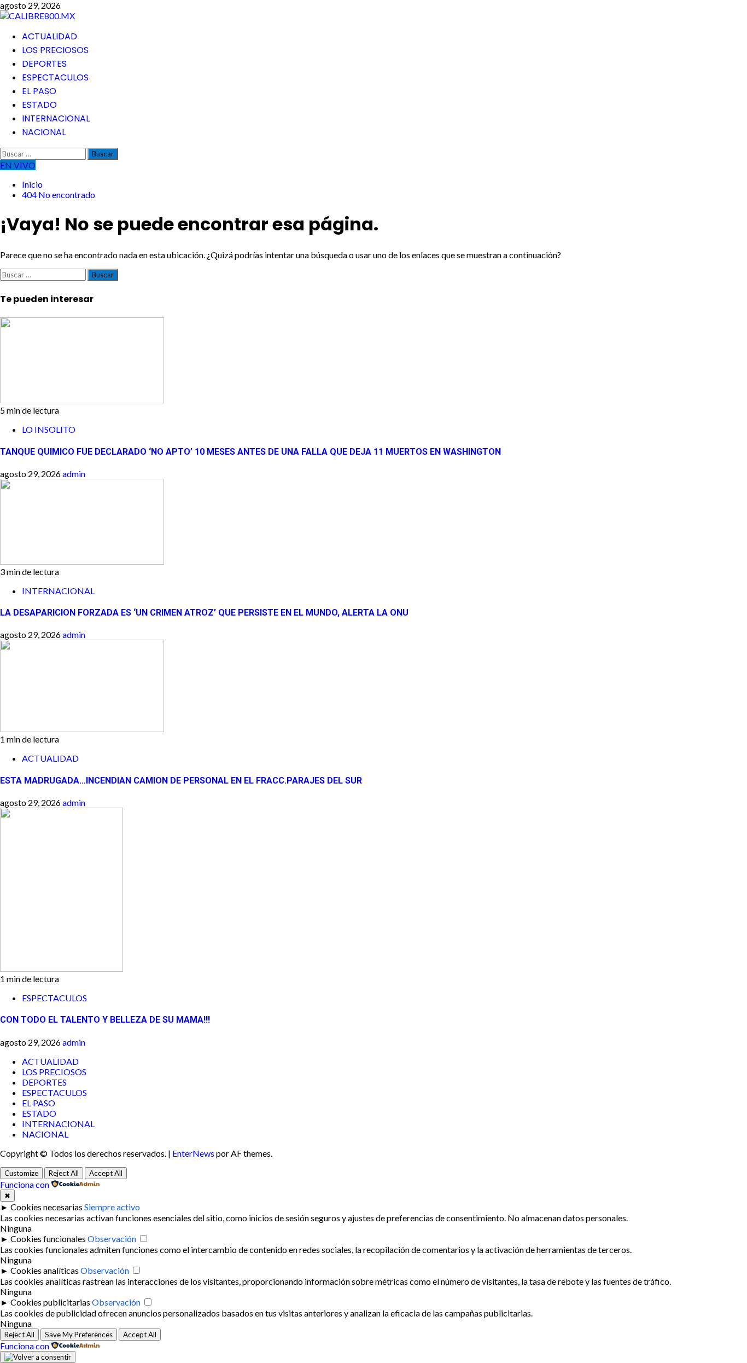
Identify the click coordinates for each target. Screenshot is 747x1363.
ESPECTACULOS (55, 77)
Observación (111, 1238)
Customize (21, 1173)
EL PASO (39, 91)
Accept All (105, 1173)
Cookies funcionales (48, 1238)
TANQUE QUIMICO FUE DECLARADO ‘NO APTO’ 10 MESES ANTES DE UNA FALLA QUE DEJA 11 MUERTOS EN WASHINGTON (250, 451)
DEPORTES (44, 63)
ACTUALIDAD (49, 36)
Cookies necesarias (46, 1207)
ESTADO (39, 104)
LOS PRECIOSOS (55, 50)
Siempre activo (112, 1207)
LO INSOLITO (48, 429)
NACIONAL (44, 132)
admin (73, 473)
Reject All (64, 1173)
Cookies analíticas (44, 1270)
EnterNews (193, 1153)
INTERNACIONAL (56, 118)
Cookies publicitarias (50, 1302)
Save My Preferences (79, 1334)
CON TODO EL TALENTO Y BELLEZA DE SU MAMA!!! (105, 1019)
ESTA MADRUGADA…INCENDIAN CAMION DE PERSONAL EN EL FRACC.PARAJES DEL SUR (181, 780)
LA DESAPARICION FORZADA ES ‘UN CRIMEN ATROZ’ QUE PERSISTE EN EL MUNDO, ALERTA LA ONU (204, 612)
